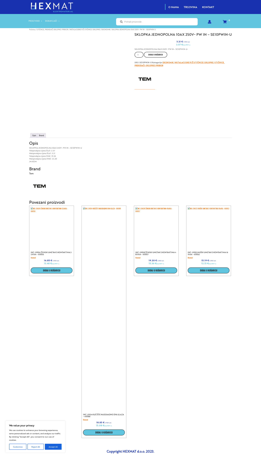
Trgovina (190, 7)
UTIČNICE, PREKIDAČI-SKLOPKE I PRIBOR (52, 29)
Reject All (35, 447)
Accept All (53, 447)
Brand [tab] (41, 135)
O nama (173, 7)
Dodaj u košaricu (155, 54)
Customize (18, 447)
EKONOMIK (106, 29)
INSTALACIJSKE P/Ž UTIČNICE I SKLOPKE (85, 29)
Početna (32, 29)
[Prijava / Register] (209, 22)
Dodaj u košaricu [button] (51, 270)
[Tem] (145, 79)
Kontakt (208, 7)
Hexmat (33, 257)
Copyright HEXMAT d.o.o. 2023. (130, 451)
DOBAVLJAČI (51, 21)
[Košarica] (225, 22)
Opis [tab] (34, 135)
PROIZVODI (34, 21)
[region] (35, 437)
